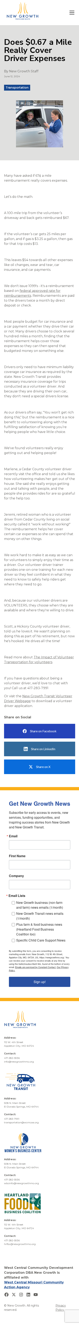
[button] (71, 12)
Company (16, 875)
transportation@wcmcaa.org (21, 1122)
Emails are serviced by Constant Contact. (35, 967)
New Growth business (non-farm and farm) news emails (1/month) (39, 905)
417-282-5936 (12, 1057)
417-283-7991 (11, 1118)
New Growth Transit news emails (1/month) (39, 916)
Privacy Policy (61, 1308)
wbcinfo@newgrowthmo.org (21, 1183)
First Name (17, 856)
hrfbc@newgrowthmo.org (20, 1244)
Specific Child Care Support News (40, 940)
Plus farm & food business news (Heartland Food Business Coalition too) (39, 929)
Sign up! (40, 981)
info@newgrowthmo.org (19, 1061)
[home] (23, 12)
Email (13, 836)
